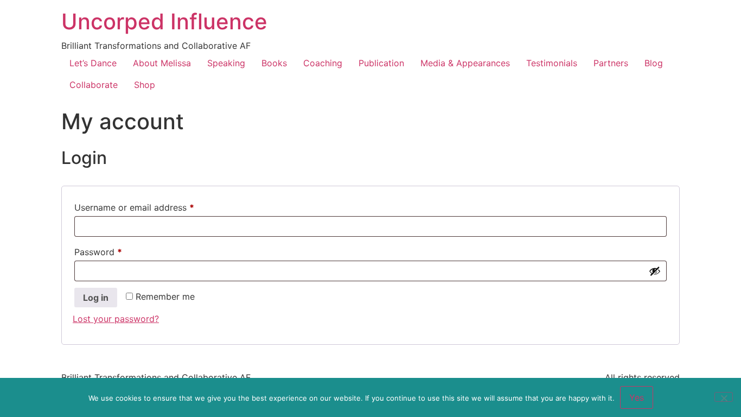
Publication (381, 63)
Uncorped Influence (164, 21)
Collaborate (93, 84)
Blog (653, 63)
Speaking (226, 63)
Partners (610, 63)
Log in (95, 297)
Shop (144, 84)
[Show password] (655, 271)
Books (274, 63)
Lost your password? (116, 318)
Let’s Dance (93, 63)
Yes (636, 397)
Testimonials (551, 63)
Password (116, 250)
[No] (723, 397)
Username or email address (152, 206)
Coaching (322, 63)
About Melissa (162, 63)
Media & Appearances (465, 63)
